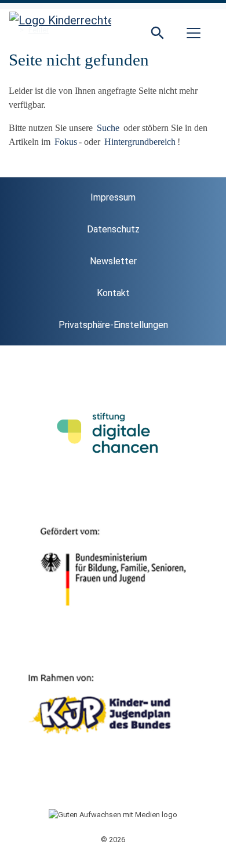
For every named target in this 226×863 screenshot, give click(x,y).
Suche (109, 128)
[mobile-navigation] (193, 33)
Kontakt (113, 292)
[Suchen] (157, 33)
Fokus (65, 142)
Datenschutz (113, 229)
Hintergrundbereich (140, 142)
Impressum (113, 197)
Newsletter (113, 261)
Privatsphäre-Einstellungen (113, 324)
